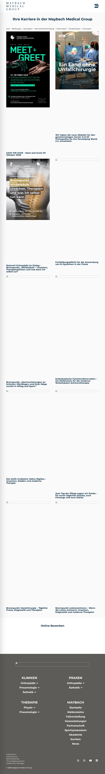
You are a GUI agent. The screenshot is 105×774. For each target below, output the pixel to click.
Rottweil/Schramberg (44, 29)
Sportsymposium (76, 730)
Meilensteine (75, 712)
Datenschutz (12, 757)
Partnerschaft (75, 725)
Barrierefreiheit (12, 759)
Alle (8, 29)
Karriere (75, 739)
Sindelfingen (74, 29)
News (75, 743)
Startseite (75, 707)
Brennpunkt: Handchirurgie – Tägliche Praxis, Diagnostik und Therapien (27, 609)
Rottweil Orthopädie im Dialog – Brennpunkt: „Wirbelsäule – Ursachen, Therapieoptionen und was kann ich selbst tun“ (27, 268)
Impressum (11, 754)
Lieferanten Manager (15, 763)
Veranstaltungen (75, 721)
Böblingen (16, 29)
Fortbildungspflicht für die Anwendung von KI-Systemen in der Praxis (76, 263)
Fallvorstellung (75, 716)
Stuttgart (87, 29)
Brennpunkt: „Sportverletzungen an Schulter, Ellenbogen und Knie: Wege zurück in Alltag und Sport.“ (26, 384)
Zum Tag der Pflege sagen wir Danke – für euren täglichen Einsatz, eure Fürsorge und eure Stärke (76, 495)
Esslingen (28, 29)
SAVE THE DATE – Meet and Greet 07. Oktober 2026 (26, 154)
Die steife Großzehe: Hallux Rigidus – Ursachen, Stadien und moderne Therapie (26, 481)
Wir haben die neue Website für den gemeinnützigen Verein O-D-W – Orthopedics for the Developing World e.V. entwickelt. (76, 138)
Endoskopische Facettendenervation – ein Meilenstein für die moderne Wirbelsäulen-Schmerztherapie (76, 381)
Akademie (75, 734)
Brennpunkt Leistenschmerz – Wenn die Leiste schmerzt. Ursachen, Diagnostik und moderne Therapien (75, 610)
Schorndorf (61, 29)
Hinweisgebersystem (15, 761)
